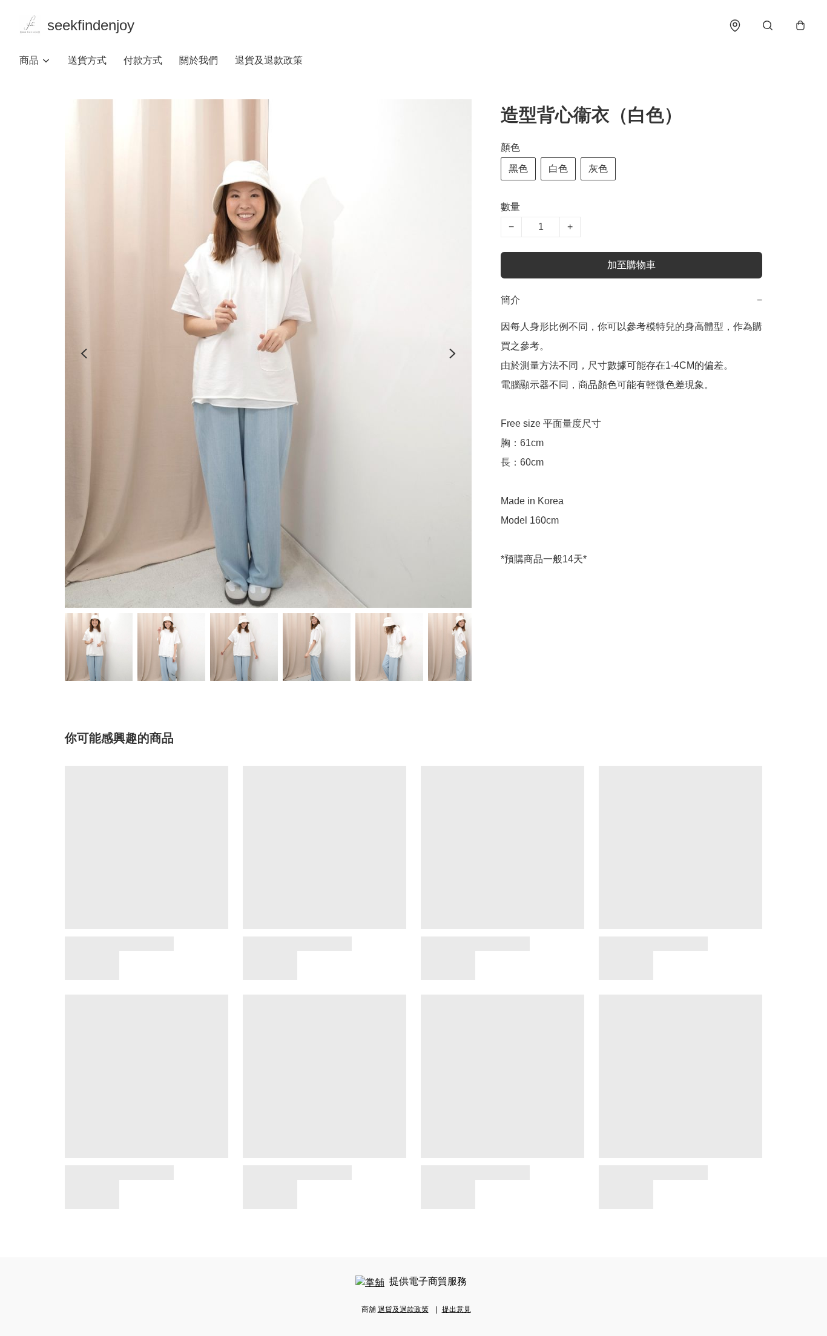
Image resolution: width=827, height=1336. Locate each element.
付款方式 (143, 60)
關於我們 (198, 60)
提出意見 (456, 1309)
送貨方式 (87, 60)
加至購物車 (631, 265)
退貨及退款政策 (269, 60)
